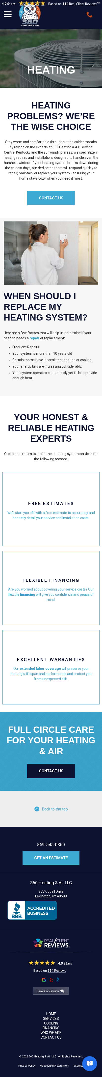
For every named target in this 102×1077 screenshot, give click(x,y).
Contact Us (51, 771)
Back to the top (55, 809)
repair (34, 338)
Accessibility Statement (54, 1065)
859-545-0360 (51, 844)
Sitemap (79, 1065)
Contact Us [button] (51, 198)
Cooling (51, 1023)
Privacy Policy (26, 1065)
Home (51, 1014)
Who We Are (51, 1033)
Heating (51, 70)
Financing (51, 1028)
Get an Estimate (51, 858)
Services (51, 1019)
